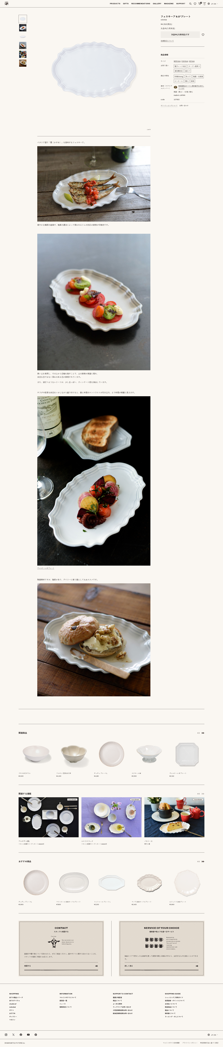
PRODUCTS (115, 4)
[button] (203, 732)
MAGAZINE (169, 4)
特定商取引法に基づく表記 (209, 1043)
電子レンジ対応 (180, 66)
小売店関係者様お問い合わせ (123, 1010)
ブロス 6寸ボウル (24, 773)
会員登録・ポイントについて (175, 1001)
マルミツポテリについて (68, 997)
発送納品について (171, 1007)
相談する (27, 966)
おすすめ (12, 1013)
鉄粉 (192, 81)
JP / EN (213, 4)
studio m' (13, 1004)
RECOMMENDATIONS (140, 4)
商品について (117, 1001)
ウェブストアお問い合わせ (122, 1007)
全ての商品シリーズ (16, 997)
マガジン (12, 1020)
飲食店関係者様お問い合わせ (123, 1013)
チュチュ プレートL (100, 773)
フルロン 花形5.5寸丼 (63, 773)
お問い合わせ (183, 105)
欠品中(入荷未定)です (180, 35)
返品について (169, 1010)
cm (177, 61)
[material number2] (175, 87)
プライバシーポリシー (189, 1043)
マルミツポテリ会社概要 (171, 1043)
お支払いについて (171, 1004)
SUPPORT (180, 4)
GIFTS (125, 4)
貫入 (187, 81)
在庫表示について (167, 41)
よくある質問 (117, 1004)
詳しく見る (129, 966)
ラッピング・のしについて (174, 1017)
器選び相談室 (117, 997)
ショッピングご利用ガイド (174, 997)
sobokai (12, 1007)
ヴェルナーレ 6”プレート (45, 568)
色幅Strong (179, 76)
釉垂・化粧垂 (198, 76)
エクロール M (136, 773)
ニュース (63, 1004)
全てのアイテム (14, 1001)
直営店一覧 (63, 1001)
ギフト (11, 1010)
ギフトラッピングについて (169, 105)
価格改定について (66, 1007)
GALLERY (157, 4)
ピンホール (179, 81)
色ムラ (188, 76)
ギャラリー (13, 1017)
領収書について (170, 1013)
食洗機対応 (179, 71)
